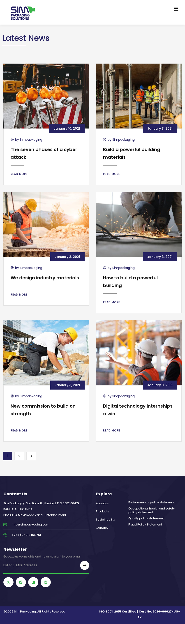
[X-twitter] (8, 582)
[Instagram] (46, 582)
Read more (19, 174)
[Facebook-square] (21, 582)
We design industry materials (45, 278)
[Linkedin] (33, 582)
